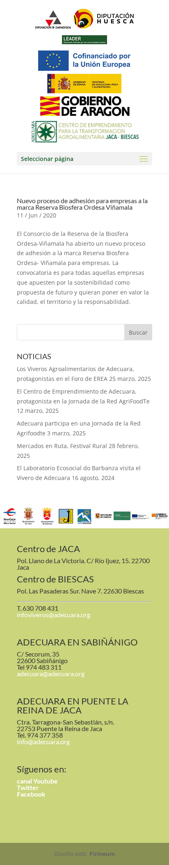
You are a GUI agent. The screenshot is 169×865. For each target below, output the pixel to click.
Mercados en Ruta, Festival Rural (62, 446)
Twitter (28, 787)
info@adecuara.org (43, 741)
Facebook (31, 794)
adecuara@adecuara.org (50, 673)
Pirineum (102, 854)
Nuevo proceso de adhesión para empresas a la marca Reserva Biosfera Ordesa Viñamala (82, 204)
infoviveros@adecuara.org (53, 614)
